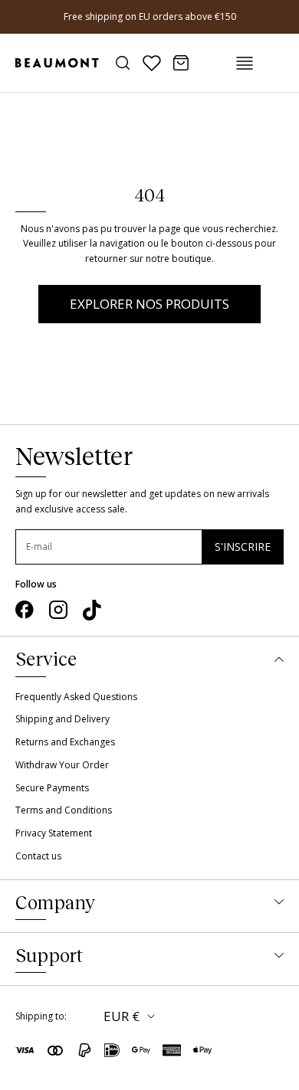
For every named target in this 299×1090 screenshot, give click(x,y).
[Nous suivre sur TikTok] (92, 610)
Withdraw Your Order (62, 764)
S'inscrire (243, 546)
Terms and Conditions (63, 810)
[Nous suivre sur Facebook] (24, 610)
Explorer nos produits (149, 304)
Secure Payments (52, 787)
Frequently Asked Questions (76, 696)
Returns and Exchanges (65, 741)
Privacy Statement (53, 833)
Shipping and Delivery (62, 718)
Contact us (38, 856)
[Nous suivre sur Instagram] (58, 610)
